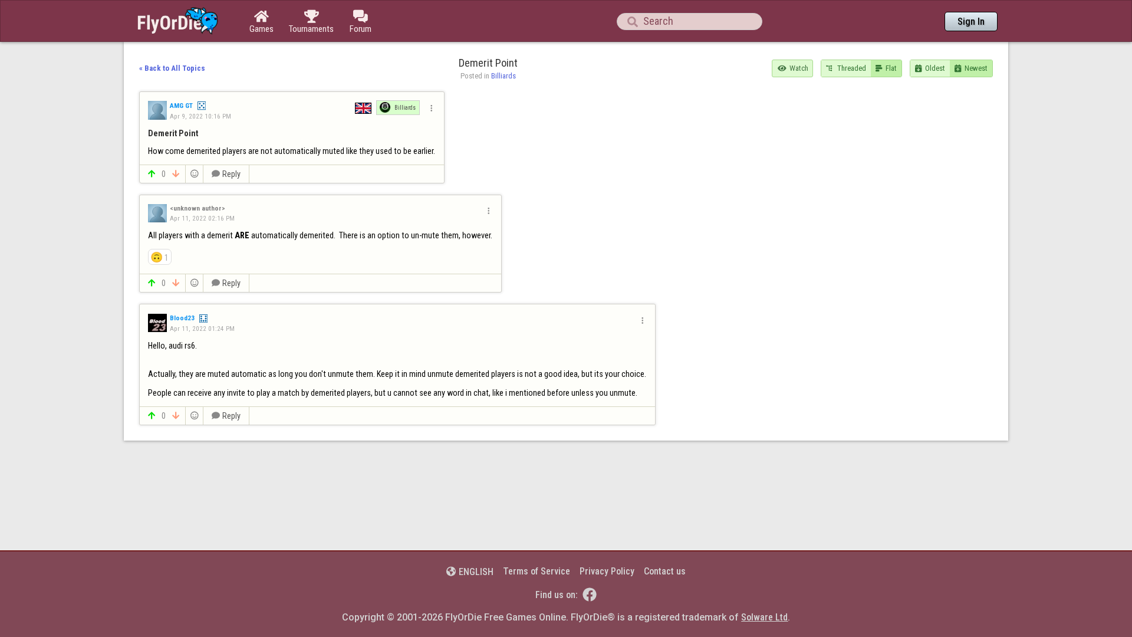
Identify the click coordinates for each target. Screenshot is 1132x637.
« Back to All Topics (172, 68)
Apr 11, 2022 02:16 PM (202, 218)
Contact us (665, 571)
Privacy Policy (607, 571)
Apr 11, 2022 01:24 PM (202, 328)
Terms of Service (536, 571)
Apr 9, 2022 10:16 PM (200, 116)
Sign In (971, 21)
